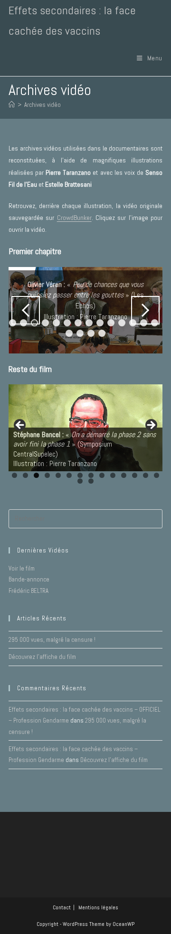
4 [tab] (45, 322)
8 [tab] (89, 322)
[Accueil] (12, 105)
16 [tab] (81, 333)
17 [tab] (92, 333)
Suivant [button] (145, 310)
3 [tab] (36, 475)
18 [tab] (102, 333)
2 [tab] (25, 475)
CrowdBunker (74, 217)
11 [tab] (122, 322)
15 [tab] (70, 333)
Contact (62, 907)
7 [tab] (78, 322)
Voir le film (22, 568)
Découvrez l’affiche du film (42, 657)
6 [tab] (67, 322)
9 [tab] (100, 322)
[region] (85, 310)
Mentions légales (98, 907)
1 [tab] (14, 475)
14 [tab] (157, 475)
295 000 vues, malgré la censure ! (52, 640)
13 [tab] (146, 475)
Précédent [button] (25, 310)
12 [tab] (135, 475)
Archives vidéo (42, 105)
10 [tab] (111, 322)
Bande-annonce (29, 579)
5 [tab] (56, 322)
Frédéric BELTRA (28, 591)
